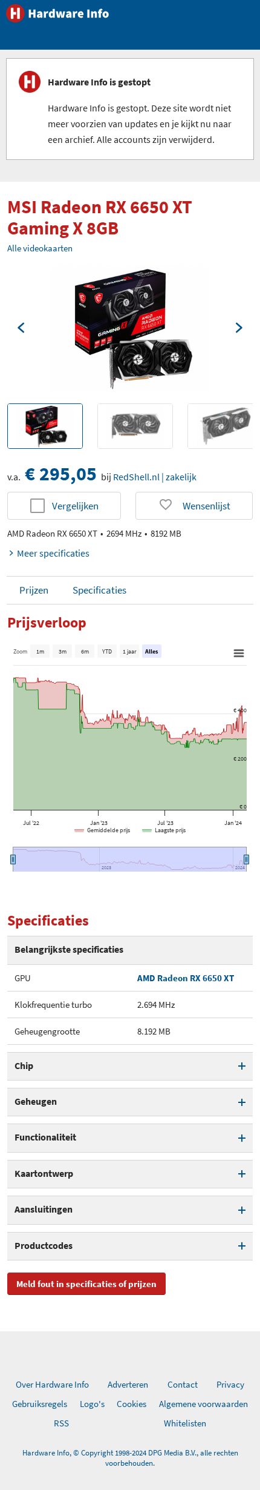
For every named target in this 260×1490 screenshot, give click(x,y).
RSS (61, 1423)
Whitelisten (185, 1423)
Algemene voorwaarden (203, 1403)
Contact (182, 1384)
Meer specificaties (53, 553)
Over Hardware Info (52, 1384)
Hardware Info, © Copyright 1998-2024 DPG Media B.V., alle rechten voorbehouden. (130, 1458)
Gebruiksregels (39, 1403)
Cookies (131, 1403)
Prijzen (33, 590)
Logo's (92, 1403)
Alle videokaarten (40, 248)
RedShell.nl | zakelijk (155, 477)
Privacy (230, 1384)
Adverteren (128, 1384)
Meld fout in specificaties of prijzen (86, 1284)
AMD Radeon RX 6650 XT (185, 978)
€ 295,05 (61, 474)
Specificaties (99, 590)
